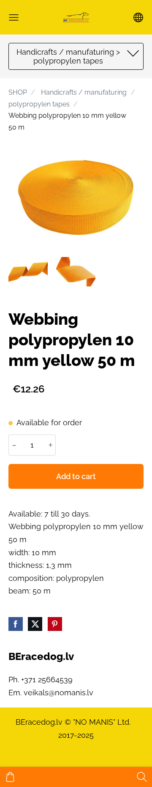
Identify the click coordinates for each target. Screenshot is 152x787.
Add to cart (76, 476)
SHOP (17, 92)
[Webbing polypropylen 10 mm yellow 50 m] (28, 272)
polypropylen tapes (39, 104)
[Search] (142, 777)
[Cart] (10, 777)
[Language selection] (138, 17)
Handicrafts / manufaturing (84, 92)
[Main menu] (13, 17)
